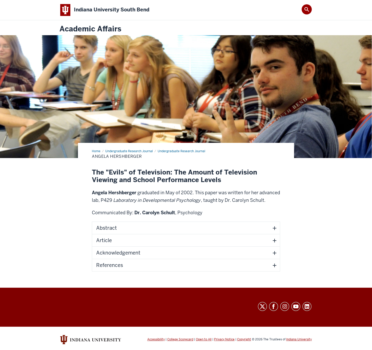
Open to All (204, 339)
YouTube (295, 306)
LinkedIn (307, 306)
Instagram (284, 306)
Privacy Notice (224, 339)
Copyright (244, 339)
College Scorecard (180, 339)
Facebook (273, 306)
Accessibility (156, 339)
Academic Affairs (90, 29)
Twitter (262, 306)
